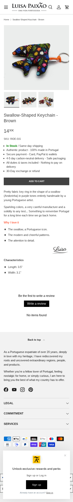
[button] (67, 7)
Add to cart (36, 181)
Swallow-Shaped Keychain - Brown (28, 20)
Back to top (35, 339)
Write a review (36, 303)
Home (6, 20)
